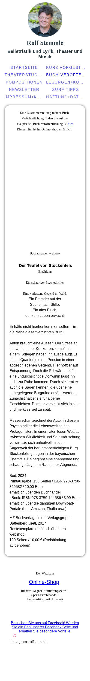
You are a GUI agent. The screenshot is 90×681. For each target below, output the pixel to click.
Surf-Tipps (65, 90)
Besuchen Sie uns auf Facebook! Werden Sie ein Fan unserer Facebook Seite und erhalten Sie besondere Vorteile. (45, 627)
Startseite (24, 67)
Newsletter (24, 90)
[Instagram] (14, 635)
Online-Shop (44, 582)
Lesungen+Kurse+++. (66, 82)
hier (70, 124)
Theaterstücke (24, 75)
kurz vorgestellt (66, 67)
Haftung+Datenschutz (66, 97)
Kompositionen (24, 82)
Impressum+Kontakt (25, 97)
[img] (45, 19)
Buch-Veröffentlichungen (66, 75)
